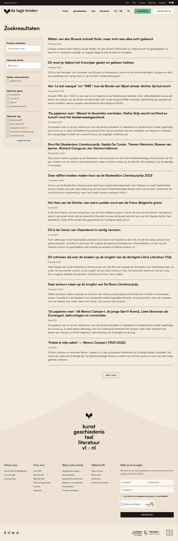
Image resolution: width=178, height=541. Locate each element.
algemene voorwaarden (146, 496)
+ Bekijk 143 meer (23, 141)
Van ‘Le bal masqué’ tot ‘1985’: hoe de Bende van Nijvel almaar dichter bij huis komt (109, 86)
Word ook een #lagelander (15, 471)
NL (127, 3)
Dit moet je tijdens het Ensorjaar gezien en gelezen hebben (91, 62)
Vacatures (37, 490)
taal (89, 437)
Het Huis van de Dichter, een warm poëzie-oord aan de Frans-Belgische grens (105, 202)
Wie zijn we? (38, 475)
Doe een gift (163, 11)
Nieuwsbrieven (68, 475)
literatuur (89, 442)
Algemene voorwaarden (72, 482)
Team (42, 482)
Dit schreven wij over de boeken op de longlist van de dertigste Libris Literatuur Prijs (110, 257)
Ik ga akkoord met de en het (145, 496)
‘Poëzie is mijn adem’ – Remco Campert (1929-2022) (87, 342)
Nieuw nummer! (10, 3)
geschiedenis (89, 431)
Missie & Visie (39, 478)
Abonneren (142, 11)
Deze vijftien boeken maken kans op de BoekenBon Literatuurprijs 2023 (100, 175)
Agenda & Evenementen (72, 478)
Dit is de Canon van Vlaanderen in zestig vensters (84, 230)
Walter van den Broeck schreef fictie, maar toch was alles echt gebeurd (100, 39)
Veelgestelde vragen (71, 471)
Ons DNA (37, 471)
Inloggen (162, 3)
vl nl (89, 447)
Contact (142, 3)
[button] (24, 81)
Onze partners (10, 478)
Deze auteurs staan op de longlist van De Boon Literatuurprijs (93, 284)
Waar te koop (97, 471)
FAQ (134, 3)
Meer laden (111, 375)
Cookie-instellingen (70, 490)
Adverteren (96, 478)
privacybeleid (163, 496)
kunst (89, 426)
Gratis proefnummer (99, 482)
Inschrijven (147, 515)
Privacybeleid (68, 486)
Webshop (152, 3)
